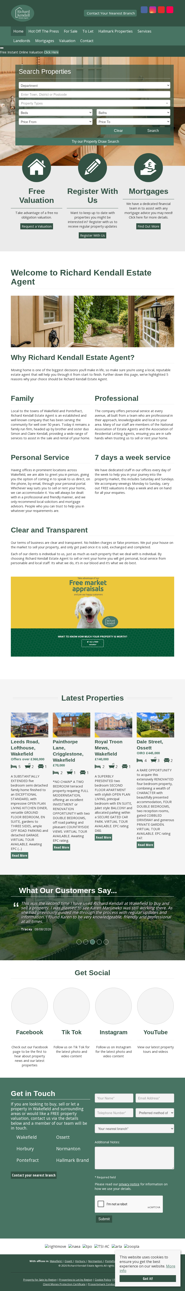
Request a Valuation (37, 226)
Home (18, 31)
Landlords (21, 40)
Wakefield (26, 1137)
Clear (118, 131)
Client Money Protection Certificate (64, 1284)
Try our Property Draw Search (94, 141)
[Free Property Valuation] (36, 167)
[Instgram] (113, 1006)
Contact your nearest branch (34, 1175)
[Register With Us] (92, 167)
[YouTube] (155, 1006)
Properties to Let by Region (75, 1279)
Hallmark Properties (115, 31)
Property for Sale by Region (40, 1279)
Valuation (67, 40)
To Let (87, 31)
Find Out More (148, 226)
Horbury (25, 1149)
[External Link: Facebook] (144, 10)
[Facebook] (29, 1006)
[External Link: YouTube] (161, 10)
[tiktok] (71, 1006)
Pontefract (27, 1160)
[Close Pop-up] (2, 48)
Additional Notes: (107, 1142)
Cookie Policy (103, 1279)
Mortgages (44, 40)
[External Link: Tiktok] (170, 10)
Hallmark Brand (72, 1160)
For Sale (70, 31)
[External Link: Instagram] (152, 10)
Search (153, 131)
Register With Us (92, 235)
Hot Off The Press (43, 31)
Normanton (68, 1149)
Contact (86, 40)
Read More (19, 855)
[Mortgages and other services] (148, 167)
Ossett (63, 1137)
